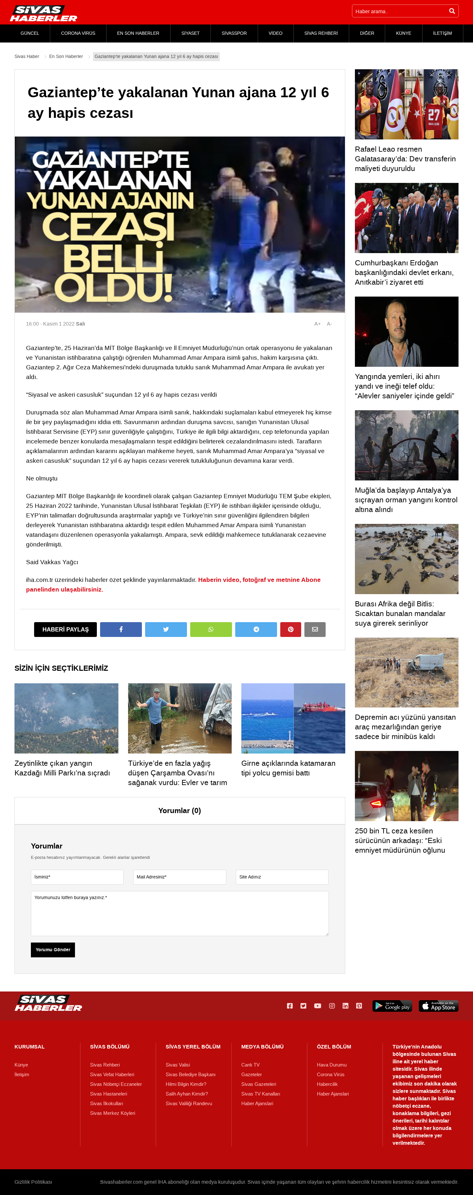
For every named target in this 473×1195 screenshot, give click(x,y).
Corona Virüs (331, 1074)
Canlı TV (250, 1065)
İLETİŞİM (442, 33)
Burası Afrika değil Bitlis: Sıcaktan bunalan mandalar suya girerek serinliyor (400, 613)
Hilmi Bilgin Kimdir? (186, 1084)
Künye (21, 1065)
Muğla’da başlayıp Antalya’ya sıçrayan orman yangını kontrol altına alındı (406, 499)
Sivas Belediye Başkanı (191, 1074)
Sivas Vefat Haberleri (112, 1074)
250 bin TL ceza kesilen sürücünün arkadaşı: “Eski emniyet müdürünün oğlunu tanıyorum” (400, 845)
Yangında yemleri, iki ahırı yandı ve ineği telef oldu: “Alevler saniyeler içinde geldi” (404, 386)
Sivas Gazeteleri (258, 1084)
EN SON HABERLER (138, 33)
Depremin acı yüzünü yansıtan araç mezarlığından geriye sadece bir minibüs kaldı (405, 726)
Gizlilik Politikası (33, 1182)
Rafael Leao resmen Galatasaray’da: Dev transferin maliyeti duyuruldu (405, 158)
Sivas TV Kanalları (260, 1094)
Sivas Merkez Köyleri (112, 1113)
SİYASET (190, 33)
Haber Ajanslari (257, 1103)
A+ (317, 323)
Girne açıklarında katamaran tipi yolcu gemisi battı (288, 768)
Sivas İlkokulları (106, 1103)
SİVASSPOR (234, 33)
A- (329, 323)
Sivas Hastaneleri (108, 1094)
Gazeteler (251, 1074)
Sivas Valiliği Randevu (189, 1103)
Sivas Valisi (178, 1065)
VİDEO (276, 33)
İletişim (21, 1074)
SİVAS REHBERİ (321, 33)
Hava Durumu (332, 1065)
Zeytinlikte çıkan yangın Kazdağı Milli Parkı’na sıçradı (62, 768)
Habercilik (327, 1084)
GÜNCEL (30, 33)
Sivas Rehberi (105, 1065)
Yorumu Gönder (53, 950)
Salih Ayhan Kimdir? (187, 1094)
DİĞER (367, 33)
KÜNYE (403, 33)
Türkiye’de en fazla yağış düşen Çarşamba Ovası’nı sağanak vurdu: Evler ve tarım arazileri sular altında (177, 777)
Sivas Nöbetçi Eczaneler (116, 1084)
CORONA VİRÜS (78, 33)
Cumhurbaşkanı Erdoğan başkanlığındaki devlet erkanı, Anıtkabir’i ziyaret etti (404, 272)
